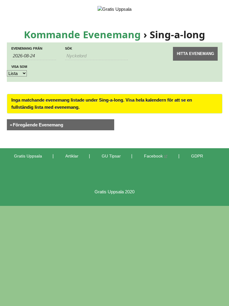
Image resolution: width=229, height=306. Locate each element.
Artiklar (71, 156)
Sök (68, 48)
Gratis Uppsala (28, 156)
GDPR (197, 156)
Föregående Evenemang (36, 124)
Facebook (153, 156)
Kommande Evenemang (82, 34)
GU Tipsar (111, 156)
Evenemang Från (26, 48)
